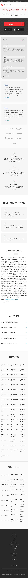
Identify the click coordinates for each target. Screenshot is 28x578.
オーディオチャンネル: (7, 66)
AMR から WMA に (5, 500)
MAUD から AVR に (5, 415)
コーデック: (5, 43)
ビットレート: (6, 54)
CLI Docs (14, 557)
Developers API (14, 553)
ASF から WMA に (5, 510)
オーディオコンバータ (14, 544)
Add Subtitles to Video (10, 1)
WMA (16, 253)
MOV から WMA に (5, 490)
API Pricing (14, 559)
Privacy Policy (18, 571)
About (14, 532)
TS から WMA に (5, 515)
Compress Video (18, 1)
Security (14, 534)
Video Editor (3, 1)
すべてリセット (6, 76)
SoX (14, 286)
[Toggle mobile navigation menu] (26, 4)
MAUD (12, 253)
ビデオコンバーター (14, 542)
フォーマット (14, 536)
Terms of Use (10, 571)
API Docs (14, 555)
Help (14, 537)
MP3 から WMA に (5, 475)
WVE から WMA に (5, 505)
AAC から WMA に (5, 495)
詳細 (23, 1)
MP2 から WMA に (5, 520)
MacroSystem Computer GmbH (11, 299)
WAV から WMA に (5, 480)
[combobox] (14, 46)
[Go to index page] (6, 4)
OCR (14, 550)
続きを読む (7, 97)
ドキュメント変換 (14, 546)
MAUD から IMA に (5, 440)
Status (14, 539)
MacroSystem (9, 257)
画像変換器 (14, 548)
